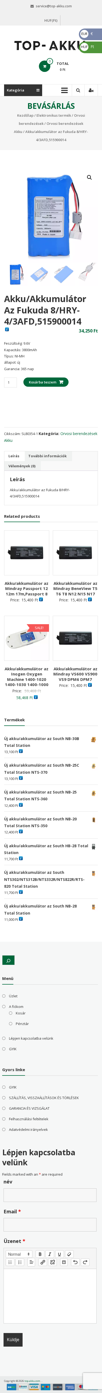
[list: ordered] (10, 1262)
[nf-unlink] (52, 1262)
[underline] (59, 1254)
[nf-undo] (75, 1262)
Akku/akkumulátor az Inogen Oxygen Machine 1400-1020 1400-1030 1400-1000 (26, 676)
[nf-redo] (85, 1262)
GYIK (13, 1048)
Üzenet (14, 1241)
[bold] (40, 1254)
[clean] (69, 1254)
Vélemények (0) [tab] (21, 466)
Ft (87, 46)
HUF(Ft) (50, 20)
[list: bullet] (20, 1262)
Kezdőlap (25, 115)
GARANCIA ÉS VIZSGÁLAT (29, 1108)
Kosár (21, 1013)
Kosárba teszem (42, 382)
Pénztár (22, 1023)
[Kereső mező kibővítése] (8, 960)
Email (12, 1211)
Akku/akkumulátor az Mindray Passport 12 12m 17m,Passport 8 (26, 588)
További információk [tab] (47, 455)
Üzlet (13, 996)
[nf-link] (42, 1262)
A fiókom (16, 1006)
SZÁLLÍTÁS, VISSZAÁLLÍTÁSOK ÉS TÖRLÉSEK (44, 1097)
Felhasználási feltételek (28, 1118)
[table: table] (64, 1262)
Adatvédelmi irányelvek (28, 1129)
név (8, 1181)
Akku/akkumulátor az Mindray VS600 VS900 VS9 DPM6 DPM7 (75, 674)
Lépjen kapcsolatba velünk (31, 1038)
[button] (89, 177)
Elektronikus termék (53, 115)
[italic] (49, 1254)
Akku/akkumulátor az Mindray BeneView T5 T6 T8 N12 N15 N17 (75, 588)
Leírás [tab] (13, 455)
